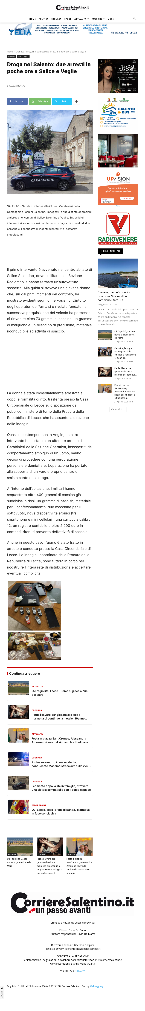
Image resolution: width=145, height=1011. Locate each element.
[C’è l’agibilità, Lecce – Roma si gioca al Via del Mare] (20, 847)
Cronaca (20, 51)
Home (10, 51)
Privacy (2, 994)
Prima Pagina (23, 56)
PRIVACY (80, 971)
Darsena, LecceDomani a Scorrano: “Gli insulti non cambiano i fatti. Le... (114, 293)
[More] (76, 101)
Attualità (12, 854)
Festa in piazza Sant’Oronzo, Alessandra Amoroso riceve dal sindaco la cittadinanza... (124, 389)
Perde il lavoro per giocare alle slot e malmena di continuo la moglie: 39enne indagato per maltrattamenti (49, 866)
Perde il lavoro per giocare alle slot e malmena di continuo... (125, 369)
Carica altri (116, 406)
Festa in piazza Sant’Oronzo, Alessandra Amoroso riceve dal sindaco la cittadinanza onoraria (79, 866)
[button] (134, 19)
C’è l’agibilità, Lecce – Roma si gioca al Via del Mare (19, 862)
